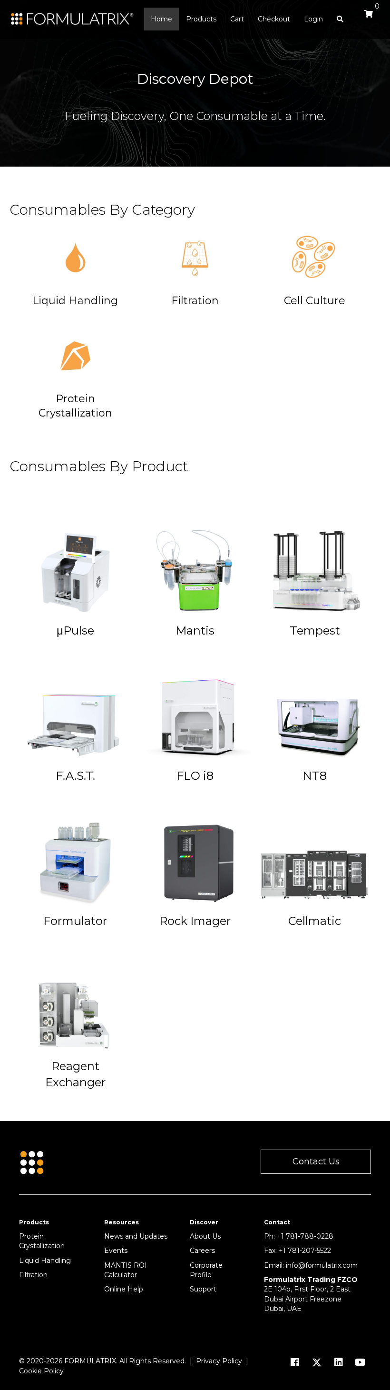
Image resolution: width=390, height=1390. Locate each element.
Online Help (123, 1289)
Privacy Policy (219, 1361)
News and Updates (135, 1236)
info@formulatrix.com (322, 1265)
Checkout (274, 19)
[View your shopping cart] (366, 18)
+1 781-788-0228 (305, 1236)
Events (115, 1250)
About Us (205, 1236)
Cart (237, 19)
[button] (316, 1162)
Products (201, 19)
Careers (202, 1250)
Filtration (33, 1275)
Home (161, 19)
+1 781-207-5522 (305, 1250)
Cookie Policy (41, 1371)
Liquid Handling (45, 1260)
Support (203, 1289)
